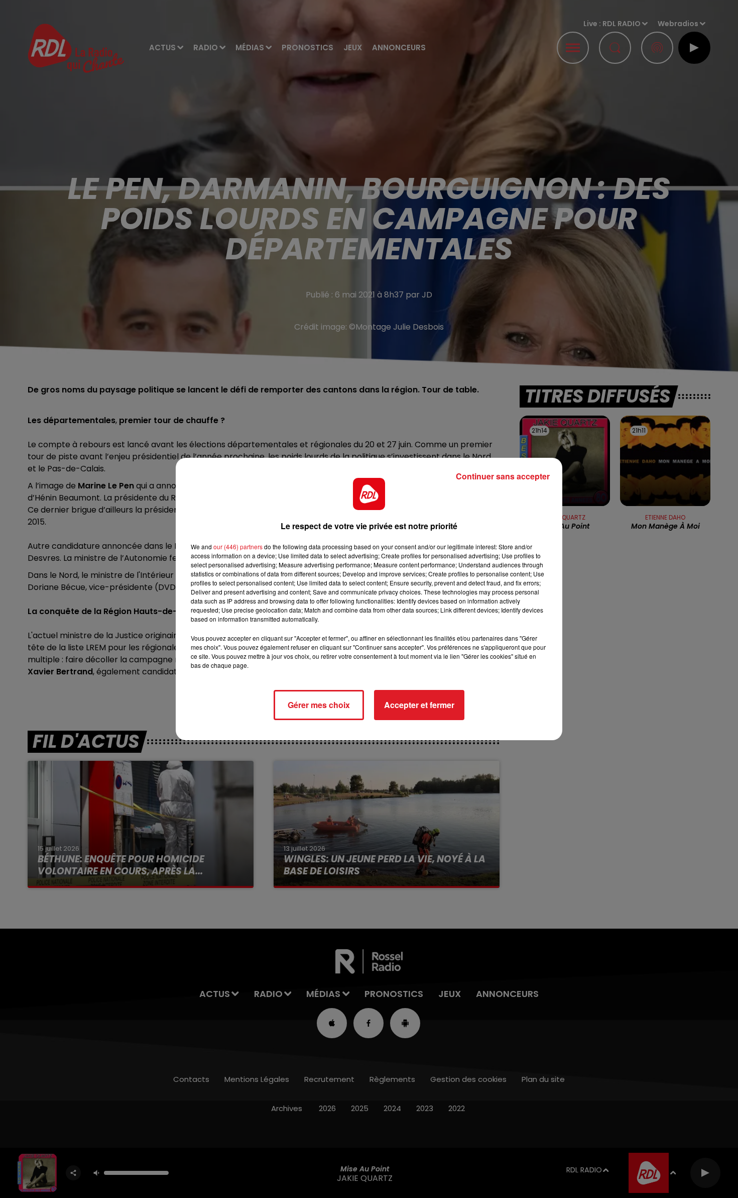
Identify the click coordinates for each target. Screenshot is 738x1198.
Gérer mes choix (319, 705)
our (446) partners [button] (238, 546)
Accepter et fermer (419, 705)
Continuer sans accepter (503, 476)
